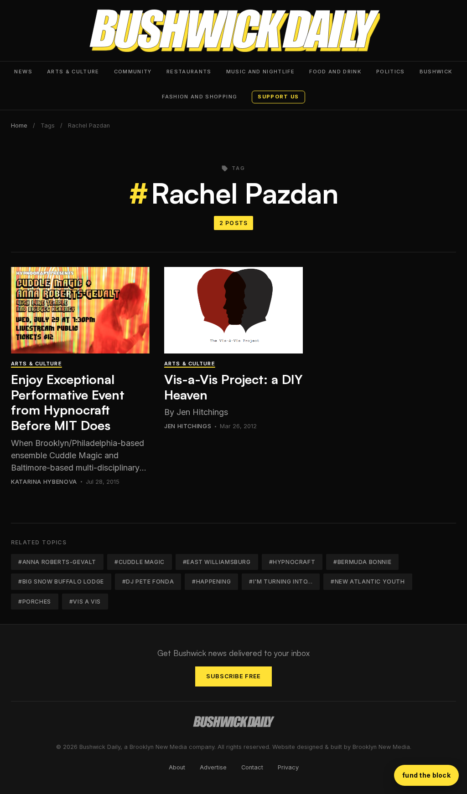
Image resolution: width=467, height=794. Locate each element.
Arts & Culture (73, 71)
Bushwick (436, 71)
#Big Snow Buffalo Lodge (61, 581)
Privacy (288, 767)
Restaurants (189, 71)
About (177, 767)
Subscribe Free (233, 676)
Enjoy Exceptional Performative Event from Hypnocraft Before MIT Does (68, 402)
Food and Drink (335, 71)
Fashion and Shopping (199, 96)
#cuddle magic (139, 561)
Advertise (213, 767)
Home (19, 125)
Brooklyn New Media (381, 746)
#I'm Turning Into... (280, 581)
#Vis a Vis (85, 601)
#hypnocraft (292, 561)
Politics (390, 71)
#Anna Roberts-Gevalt (57, 561)
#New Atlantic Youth (368, 581)
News (23, 71)
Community (133, 71)
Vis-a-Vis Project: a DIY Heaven (233, 387)
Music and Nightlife (260, 71)
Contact (252, 767)
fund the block (426, 775)
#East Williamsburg (217, 561)
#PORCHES (34, 601)
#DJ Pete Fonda (148, 581)
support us (278, 96)
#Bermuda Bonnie (362, 561)
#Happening (211, 581)
